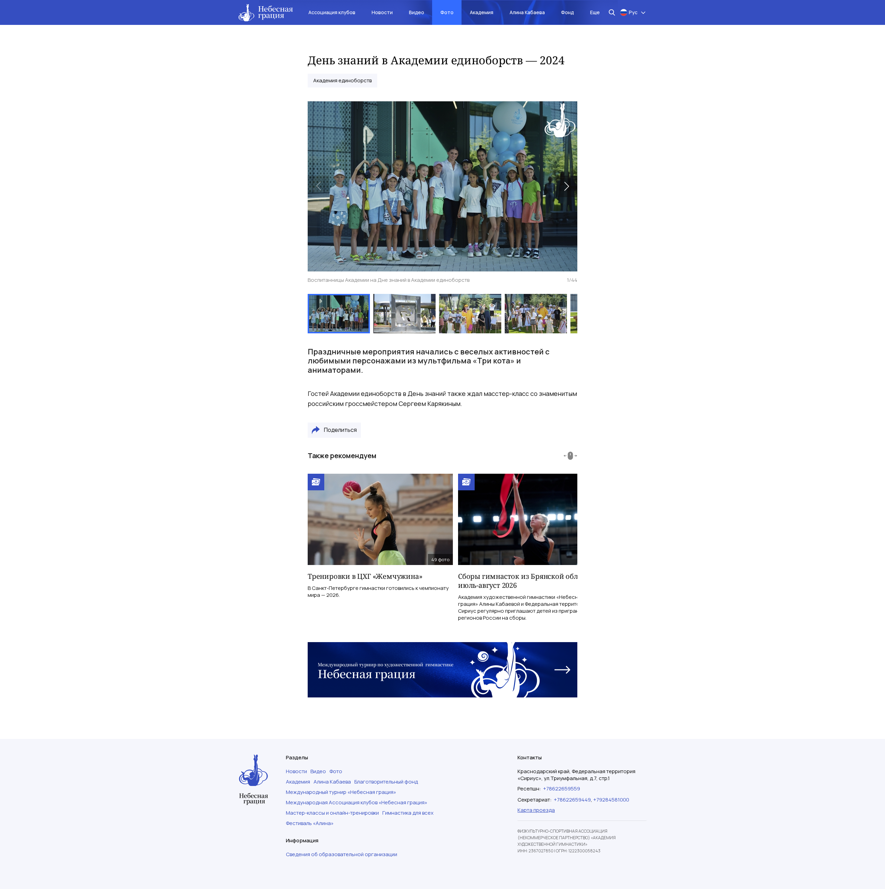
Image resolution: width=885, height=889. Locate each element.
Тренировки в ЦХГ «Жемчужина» (365, 576)
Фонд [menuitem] (567, 12)
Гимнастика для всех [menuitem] (408, 812)
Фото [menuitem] (447, 12)
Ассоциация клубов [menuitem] (331, 12)
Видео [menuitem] (416, 12)
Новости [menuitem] (382, 12)
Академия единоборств (342, 80)
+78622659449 (572, 799)
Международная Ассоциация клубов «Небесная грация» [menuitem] (356, 802)
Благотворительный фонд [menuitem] (386, 781)
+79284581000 (611, 799)
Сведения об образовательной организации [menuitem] (341, 854)
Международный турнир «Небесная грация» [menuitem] (341, 792)
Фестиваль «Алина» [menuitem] (310, 823)
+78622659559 (561, 788)
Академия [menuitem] (481, 12)
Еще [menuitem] (595, 12)
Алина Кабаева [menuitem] (527, 12)
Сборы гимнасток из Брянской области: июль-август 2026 (527, 581)
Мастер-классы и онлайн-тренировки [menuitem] (332, 812)
